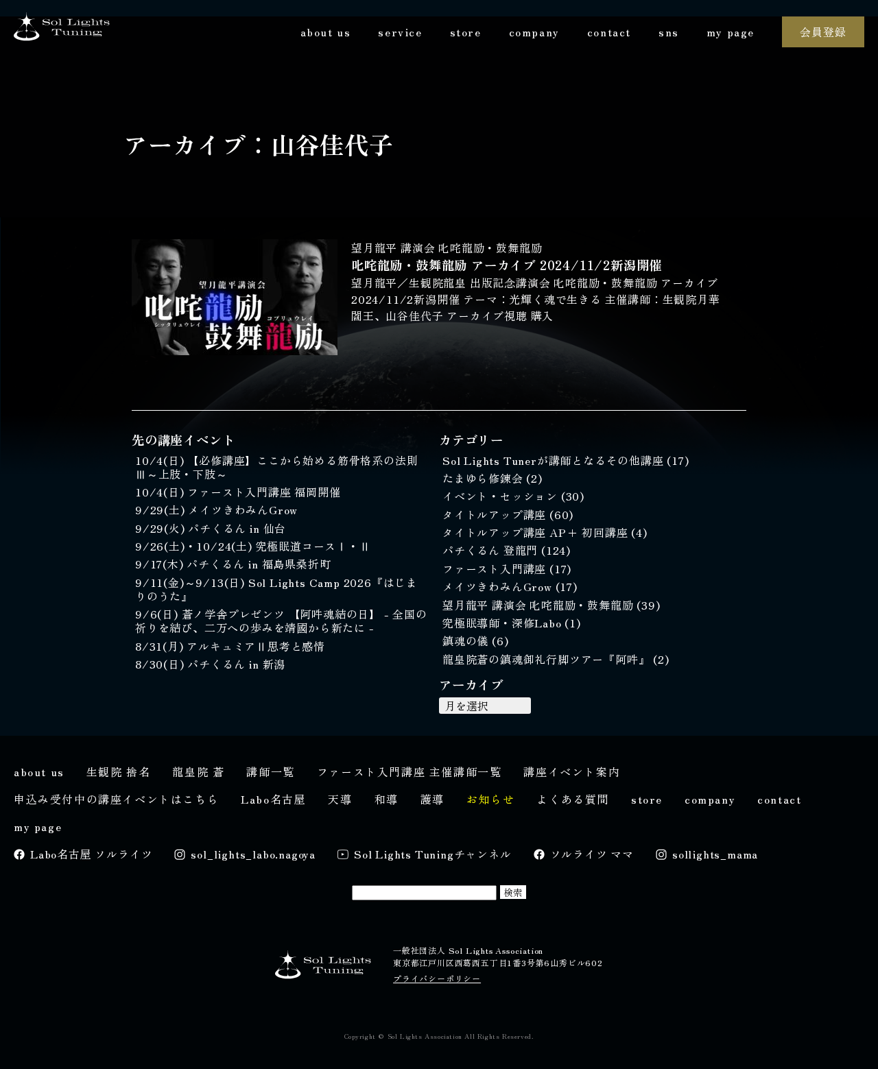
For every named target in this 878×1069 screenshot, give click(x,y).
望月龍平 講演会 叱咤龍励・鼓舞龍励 (446, 247)
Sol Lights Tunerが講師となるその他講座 (554, 460)
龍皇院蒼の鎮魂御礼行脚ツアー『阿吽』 (547, 659)
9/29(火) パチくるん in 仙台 (210, 528)
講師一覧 (270, 771)
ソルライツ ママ (592, 853)
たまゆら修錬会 (484, 478)
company (534, 31)
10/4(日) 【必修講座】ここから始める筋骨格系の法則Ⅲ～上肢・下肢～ (276, 467)
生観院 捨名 (118, 771)
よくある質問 (572, 799)
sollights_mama (715, 853)
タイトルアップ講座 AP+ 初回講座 (536, 532)
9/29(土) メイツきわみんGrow (216, 509)
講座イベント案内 (571, 771)
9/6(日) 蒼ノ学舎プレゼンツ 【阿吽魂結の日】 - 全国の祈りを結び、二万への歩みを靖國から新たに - (281, 620)
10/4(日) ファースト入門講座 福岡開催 (238, 491)
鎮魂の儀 (467, 640)
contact (609, 31)
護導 (432, 799)
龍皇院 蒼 (198, 771)
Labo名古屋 (273, 799)
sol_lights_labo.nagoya (253, 853)
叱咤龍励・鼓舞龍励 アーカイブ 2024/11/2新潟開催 (506, 265)
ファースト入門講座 (495, 568)
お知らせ (490, 799)
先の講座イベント (183, 439)
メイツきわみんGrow (499, 586)
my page (731, 31)
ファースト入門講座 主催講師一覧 (409, 771)
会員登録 (823, 31)
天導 (340, 799)
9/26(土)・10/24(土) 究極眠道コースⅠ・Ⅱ (253, 546)
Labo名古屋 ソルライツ (91, 853)
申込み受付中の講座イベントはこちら (116, 799)
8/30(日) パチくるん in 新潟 (210, 664)
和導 (387, 799)
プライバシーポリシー (437, 978)
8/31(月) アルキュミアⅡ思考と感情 (230, 646)
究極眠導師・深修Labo (503, 622)
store (466, 31)
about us (325, 31)
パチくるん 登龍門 (491, 550)
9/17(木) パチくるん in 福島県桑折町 (233, 563)
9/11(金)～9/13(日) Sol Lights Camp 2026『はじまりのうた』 (276, 589)
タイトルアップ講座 (495, 514)
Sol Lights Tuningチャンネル (433, 853)
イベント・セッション (501, 496)
